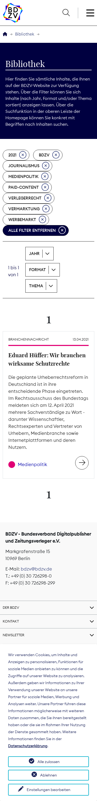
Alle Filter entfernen (32, 230)
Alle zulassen (48, 761)
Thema (36, 285)
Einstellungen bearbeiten (48, 789)
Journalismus (23, 165)
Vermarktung (24, 208)
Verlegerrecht (24, 198)
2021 (12, 155)
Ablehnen (48, 775)
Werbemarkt (22, 219)
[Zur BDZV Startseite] (5, 34)
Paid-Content (23, 187)
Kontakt (11, 621)
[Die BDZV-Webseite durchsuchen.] (66, 13)
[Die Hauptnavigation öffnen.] (90, 12)
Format (37, 269)
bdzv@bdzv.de (36, 569)
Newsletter (13, 635)
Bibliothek (24, 34)
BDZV (44, 155)
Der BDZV (11, 607)
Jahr (34, 253)
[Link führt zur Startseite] (13, 13)
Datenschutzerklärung (27, 745)
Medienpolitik (23, 176)
